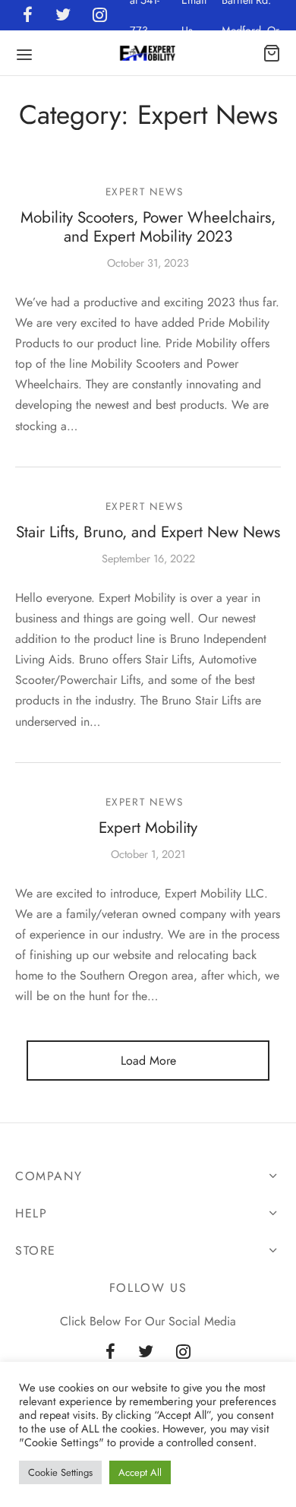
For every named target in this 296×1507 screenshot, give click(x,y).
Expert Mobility (148, 827)
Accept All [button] (140, 1472)
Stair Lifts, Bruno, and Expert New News (148, 532)
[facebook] (110, 1352)
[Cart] (272, 53)
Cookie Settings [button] (60, 1472)
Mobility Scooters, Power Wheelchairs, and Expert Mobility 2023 (148, 227)
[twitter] (146, 1352)
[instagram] (183, 1352)
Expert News (144, 191)
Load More (148, 1060)
